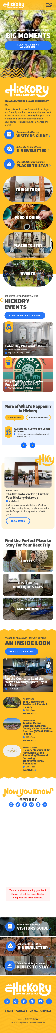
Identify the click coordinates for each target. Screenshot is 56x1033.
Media (34, 1011)
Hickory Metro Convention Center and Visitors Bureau (33, 435)
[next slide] (32, 445)
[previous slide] (24, 445)
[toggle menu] (49, 5)
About (8, 1011)
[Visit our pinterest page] (38, 804)
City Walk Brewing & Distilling (20, 388)
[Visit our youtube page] (31, 804)
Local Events (14, 417)
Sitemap (46, 1011)
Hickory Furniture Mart (17, 350)
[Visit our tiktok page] (18, 804)
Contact (21, 1011)
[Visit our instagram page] (11, 804)
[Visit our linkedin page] (44, 804)
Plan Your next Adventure (28, 45)
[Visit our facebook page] (24, 804)
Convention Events (38, 417)
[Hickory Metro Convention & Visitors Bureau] (13, 5)
